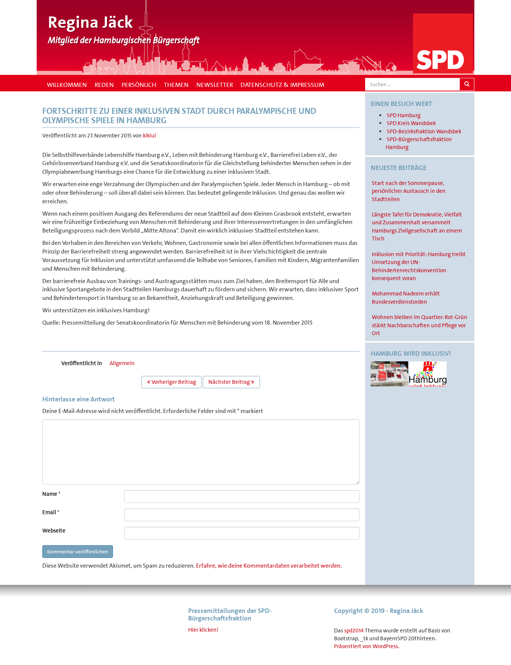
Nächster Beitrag (229, 382)
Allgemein (122, 363)
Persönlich (139, 85)
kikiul (149, 135)
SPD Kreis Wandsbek (411, 123)
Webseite (53, 530)
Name (49, 494)
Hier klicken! (203, 630)
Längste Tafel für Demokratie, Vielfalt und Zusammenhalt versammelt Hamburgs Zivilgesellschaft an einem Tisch (417, 226)
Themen (176, 85)
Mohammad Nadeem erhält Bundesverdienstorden (406, 297)
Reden (104, 85)
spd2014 (354, 630)
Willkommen (66, 85)
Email (49, 512)
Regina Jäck (90, 22)
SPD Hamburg (403, 115)
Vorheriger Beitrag (173, 382)
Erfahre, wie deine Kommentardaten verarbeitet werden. (269, 566)
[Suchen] (466, 84)
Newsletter (214, 85)
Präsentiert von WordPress (366, 646)
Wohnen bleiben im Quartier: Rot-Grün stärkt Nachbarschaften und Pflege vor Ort (419, 325)
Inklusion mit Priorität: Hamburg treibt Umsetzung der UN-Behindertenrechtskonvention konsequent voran (419, 266)
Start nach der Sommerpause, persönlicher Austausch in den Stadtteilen (409, 191)
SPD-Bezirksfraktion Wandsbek (424, 131)
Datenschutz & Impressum (282, 85)
